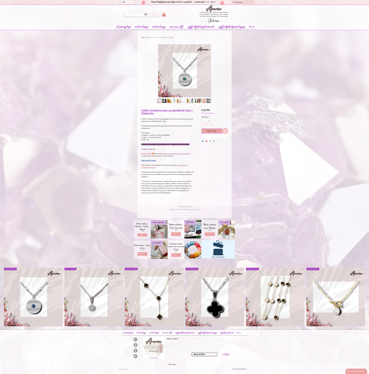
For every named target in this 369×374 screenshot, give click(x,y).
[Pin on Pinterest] (206, 141)
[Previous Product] (1, 297)
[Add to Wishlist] (225, 131)
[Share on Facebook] (203, 141)
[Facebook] (135, 351)
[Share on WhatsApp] (210, 141)
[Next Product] (368, 297)
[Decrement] (203, 120)
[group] (184, 297)
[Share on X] (214, 141)
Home (142, 37)
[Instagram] (135, 339)
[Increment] (208, 120)
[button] (164, 14)
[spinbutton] (205, 120)
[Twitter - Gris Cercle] (135, 356)
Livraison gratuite (208, 113)
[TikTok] (135, 345)
